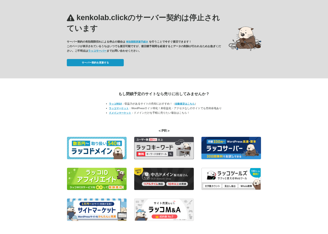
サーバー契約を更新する (95, 62)
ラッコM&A (115, 103)
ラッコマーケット (119, 108)
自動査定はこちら (185, 103)
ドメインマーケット (120, 112)
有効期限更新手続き (137, 41)
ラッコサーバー (97, 50)
